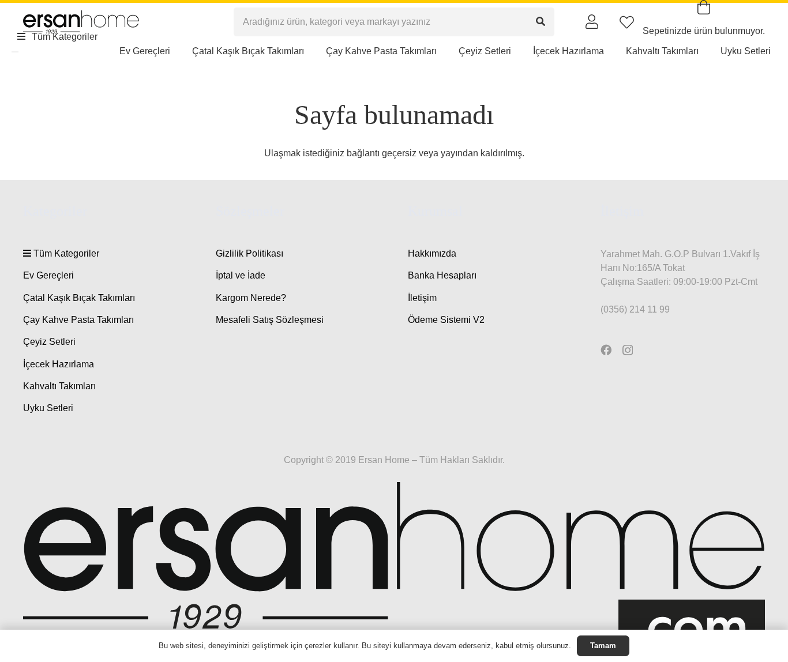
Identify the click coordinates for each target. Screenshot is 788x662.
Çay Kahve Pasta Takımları (78, 320)
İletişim (422, 298)
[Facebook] (606, 349)
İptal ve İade (240, 275)
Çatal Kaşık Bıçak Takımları (79, 298)
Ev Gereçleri (48, 275)
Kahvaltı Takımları (59, 386)
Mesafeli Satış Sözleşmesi (270, 320)
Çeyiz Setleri (49, 342)
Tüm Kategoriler (65, 253)
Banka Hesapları (442, 275)
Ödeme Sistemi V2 (446, 320)
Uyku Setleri (48, 408)
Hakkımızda (432, 253)
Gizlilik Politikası (249, 253)
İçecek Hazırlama (58, 364)
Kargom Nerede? (251, 298)
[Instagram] (627, 350)
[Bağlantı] (592, 21)
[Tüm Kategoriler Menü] (15, 51)
